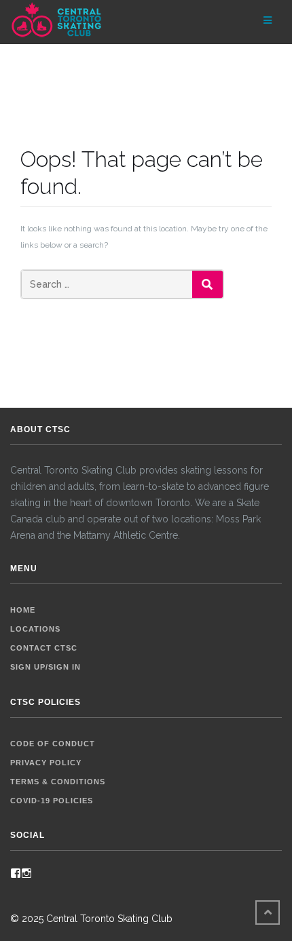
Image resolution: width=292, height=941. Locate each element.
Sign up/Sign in (45, 667)
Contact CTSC (43, 648)
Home (22, 610)
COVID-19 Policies (51, 800)
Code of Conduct (52, 744)
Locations (35, 629)
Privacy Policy (45, 762)
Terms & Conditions (57, 781)
